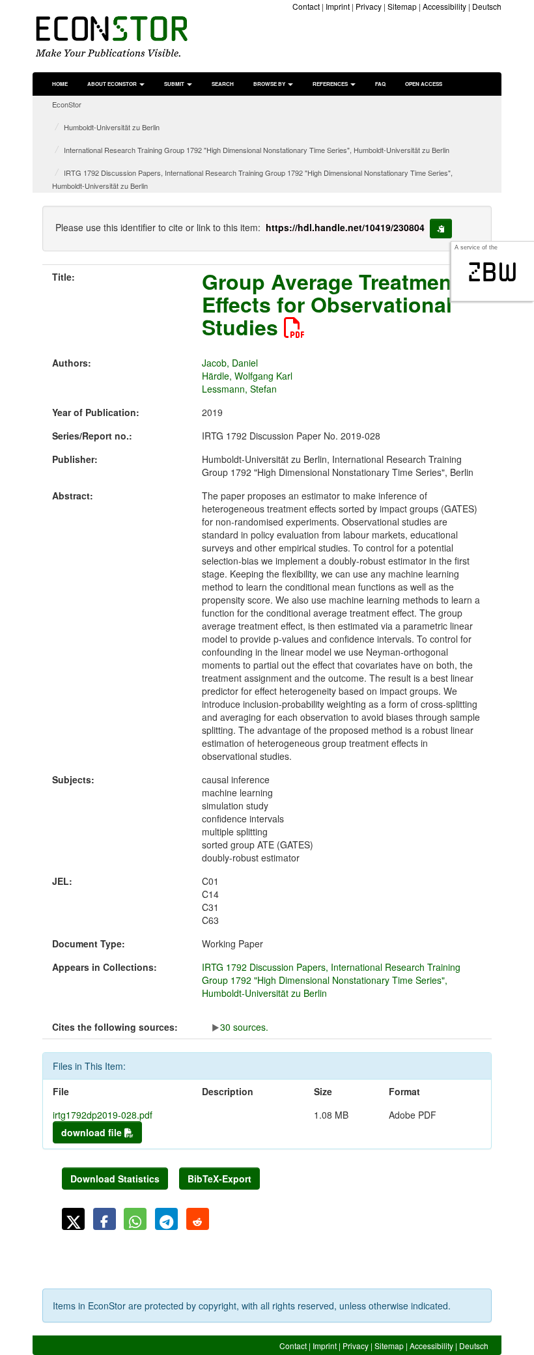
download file (92, 1132)
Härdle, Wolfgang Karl (247, 375)
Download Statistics (115, 1178)
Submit (175, 83)
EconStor (66, 104)
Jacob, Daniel (230, 362)
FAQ (380, 83)
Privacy (369, 6)
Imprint (338, 6)
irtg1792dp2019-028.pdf (102, 1114)
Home (60, 83)
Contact (306, 6)
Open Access (423, 83)
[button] (73, 1219)
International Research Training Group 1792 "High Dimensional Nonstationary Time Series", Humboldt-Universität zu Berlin (256, 150)
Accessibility (444, 6)
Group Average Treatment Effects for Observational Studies (330, 304)
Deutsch (486, 6)
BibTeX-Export (219, 1178)
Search (223, 83)
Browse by (270, 83)
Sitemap (402, 6)
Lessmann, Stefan (239, 388)
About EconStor (112, 83)
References (331, 83)
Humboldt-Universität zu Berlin (112, 127)
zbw (493, 272)
